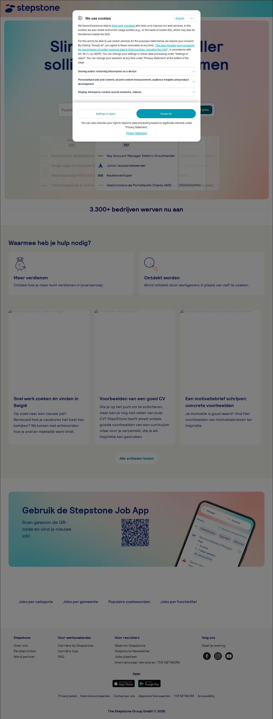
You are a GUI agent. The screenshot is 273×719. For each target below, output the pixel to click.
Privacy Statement (136, 133)
